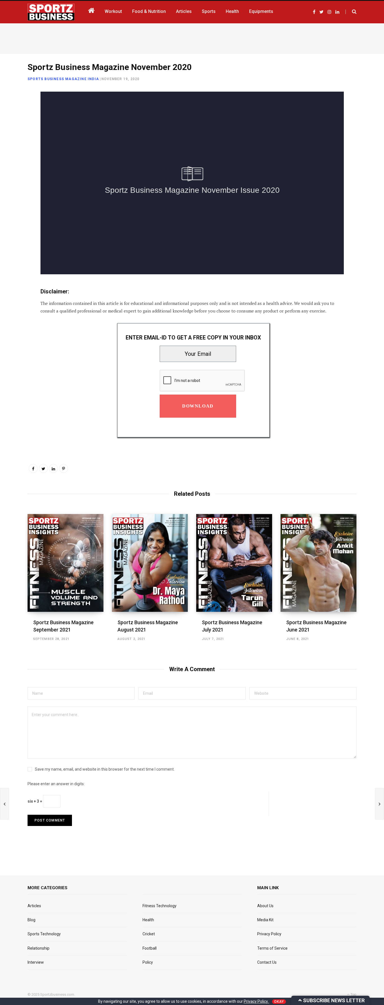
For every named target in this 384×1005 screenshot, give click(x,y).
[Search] (350, 12)
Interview (36, 962)
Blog (31, 920)
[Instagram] (13, 172)
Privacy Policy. (256, 1001)
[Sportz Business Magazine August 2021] (150, 563)
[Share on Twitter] (13, 127)
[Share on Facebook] (13, 112)
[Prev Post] (4, 804)
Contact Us (267, 962)
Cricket (149, 934)
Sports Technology (44, 934)
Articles (34, 906)
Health (148, 920)
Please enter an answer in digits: (56, 784)
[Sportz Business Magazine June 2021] (318, 563)
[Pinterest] (63, 468)
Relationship (38, 948)
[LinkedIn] (13, 142)
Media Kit (265, 920)
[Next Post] (379, 804)
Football (150, 948)
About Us (265, 906)
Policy (148, 962)
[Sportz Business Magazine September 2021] (65, 563)
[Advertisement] (192, 37)
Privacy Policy (269, 934)
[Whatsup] (13, 157)
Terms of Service (272, 948)
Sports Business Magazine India (63, 79)
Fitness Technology (160, 906)
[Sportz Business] (51, 12)
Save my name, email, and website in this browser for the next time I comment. (105, 769)
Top (353, 994)
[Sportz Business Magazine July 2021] (234, 563)
